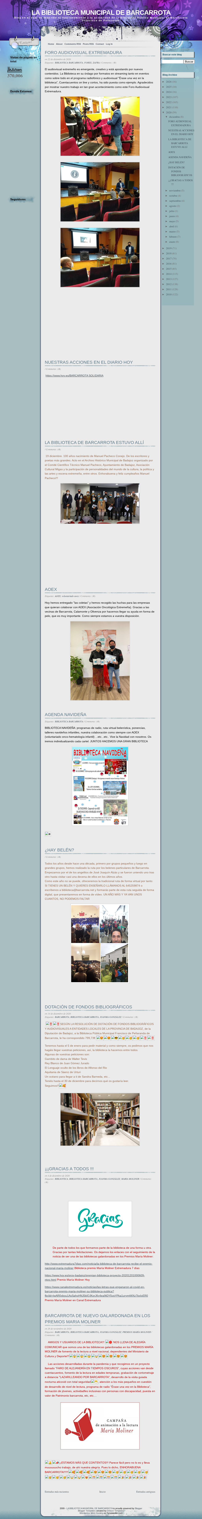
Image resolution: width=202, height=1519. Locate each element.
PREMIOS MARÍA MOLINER (137, 1331)
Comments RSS (73, 44)
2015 (169, 268)
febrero (173, 236)
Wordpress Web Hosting (91, 1513)
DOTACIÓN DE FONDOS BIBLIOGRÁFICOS (88, 1006)
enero (172, 241)
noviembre (175, 190)
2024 (169, 92)
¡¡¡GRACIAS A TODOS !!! (69, 1168)
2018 (169, 253)
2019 (169, 248)
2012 (169, 284)
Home (51, 44)
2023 (169, 97)
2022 (169, 102)
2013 (169, 279)
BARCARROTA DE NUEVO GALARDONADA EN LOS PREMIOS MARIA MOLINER (97, 1318)
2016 (169, 263)
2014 (169, 274)
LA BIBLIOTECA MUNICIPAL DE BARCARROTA (101, 12)
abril (171, 226)
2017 (169, 258)
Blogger (138, 1508)
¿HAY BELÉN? (59, 850)
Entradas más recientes (57, 1491)
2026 (169, 81)
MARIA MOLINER (130, 1178)
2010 (169, 294)
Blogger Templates (87, 1511)
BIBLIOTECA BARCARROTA (69, 62)
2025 (169, 87)
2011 (169, 289)
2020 (169, 112)
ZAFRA (96, 62)
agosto (172, 206)
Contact (100, 44)
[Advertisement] (74, 332)
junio (172, 216)
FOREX (88, 62)
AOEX (51, 589)
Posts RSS (88, 44)
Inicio (102, 1491)
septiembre (175, 200)
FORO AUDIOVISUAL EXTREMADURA (83, 52)
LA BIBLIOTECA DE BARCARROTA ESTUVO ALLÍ (94, 442)
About (59, 44)
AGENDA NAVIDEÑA (65, 714)
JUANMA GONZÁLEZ (110, 1016)
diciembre (174, 116)
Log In (109, 44)
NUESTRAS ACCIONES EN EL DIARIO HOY (89, 362)
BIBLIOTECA (61, 1178)
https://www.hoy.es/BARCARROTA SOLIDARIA (74, 375)
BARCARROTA (62, 1016)
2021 (169, 107)
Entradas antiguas (145, 1491)
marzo (172, 231)
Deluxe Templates (115, 1511)
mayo (172, 221)
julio (171, 211)
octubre (173, 195)
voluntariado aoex (70, 596)
